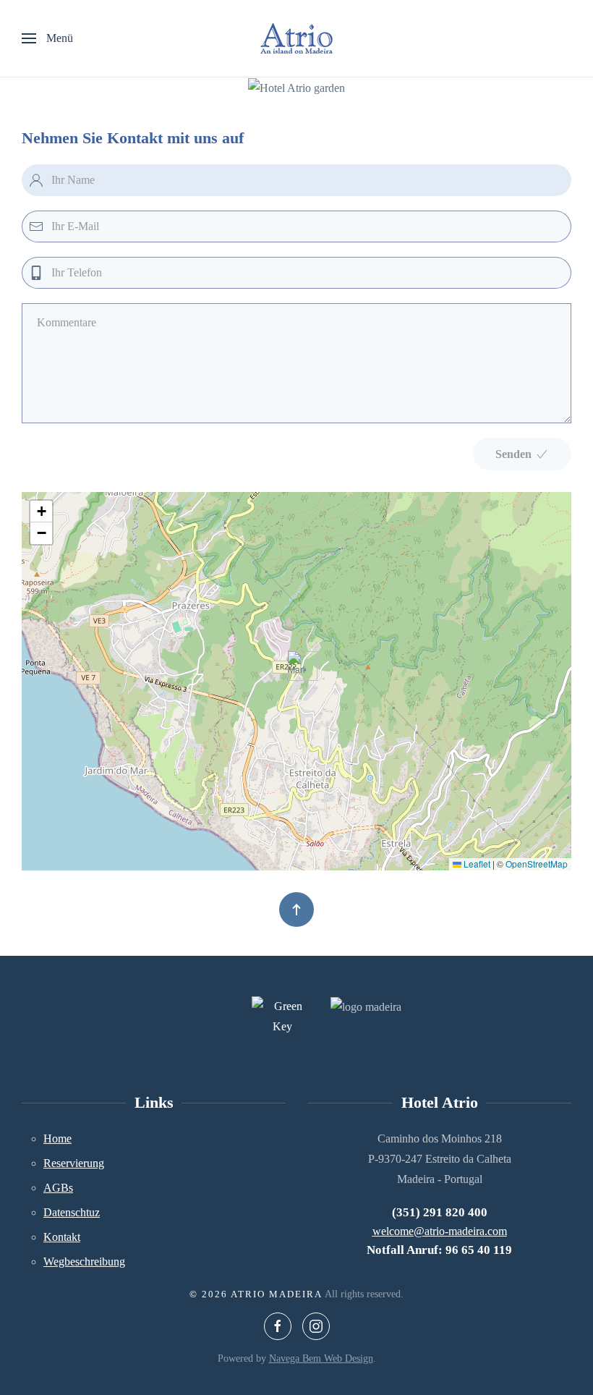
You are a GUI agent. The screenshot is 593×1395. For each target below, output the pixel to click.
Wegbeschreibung (84, 1261)
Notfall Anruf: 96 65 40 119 (439, 1250)
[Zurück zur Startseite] (296, 38)
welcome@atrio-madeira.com (439, 1231)
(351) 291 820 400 (439, 1212)
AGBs (58, 1188)
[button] (47, 38)
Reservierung (73, 1163)
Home (57, 1138)
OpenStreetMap (536, 863)
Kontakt (61, 1237)
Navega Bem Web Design (321, 1358)
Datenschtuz (71, 1212)
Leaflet (475, 863)
